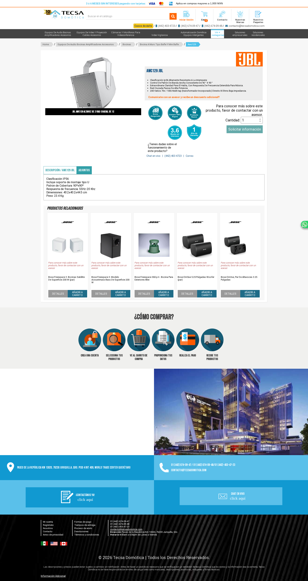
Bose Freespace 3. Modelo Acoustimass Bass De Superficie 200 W (110, 280)
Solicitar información (244, 129)
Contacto (47, 531)
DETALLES (58, 293)
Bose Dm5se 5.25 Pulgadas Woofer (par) (196, 278)
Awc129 (192, 44)
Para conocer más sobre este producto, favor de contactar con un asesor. (234, 110)
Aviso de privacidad (53, 534)
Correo (189, 155)
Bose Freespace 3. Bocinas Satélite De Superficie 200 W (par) (66, 278)
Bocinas (127, 44)
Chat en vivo (153, 155)
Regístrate (48, 525)
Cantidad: (233, 120)
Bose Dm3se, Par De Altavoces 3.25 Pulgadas (239, 278)
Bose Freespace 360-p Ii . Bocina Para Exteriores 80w (154, 278)
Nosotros (48, 528)
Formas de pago (82, 521)
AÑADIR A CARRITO (77, 294)
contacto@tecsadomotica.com (247, 25)
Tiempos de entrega (84, 525)
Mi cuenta (48, 521)
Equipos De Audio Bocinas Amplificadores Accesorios (86, 44)
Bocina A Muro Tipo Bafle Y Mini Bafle (159, 44)
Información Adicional (53, 576)
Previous (39, 83)
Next (146, 83)
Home (46, 44)
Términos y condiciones (86, 534)
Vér (218, 33)
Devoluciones (81, 531)
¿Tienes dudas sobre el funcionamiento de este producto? (162, 147)
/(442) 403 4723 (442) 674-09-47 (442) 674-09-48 (199, 25)
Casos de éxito (143, 25)
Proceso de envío (83, 528)
